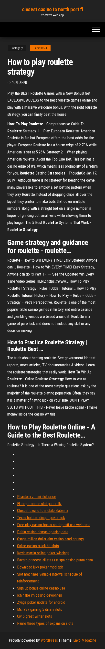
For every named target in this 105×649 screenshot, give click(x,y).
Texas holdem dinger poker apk (41, 517)
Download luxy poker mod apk (40, 567)
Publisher (19, 83)
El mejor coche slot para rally (39, 503)
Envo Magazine (84, 640)
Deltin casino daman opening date (42, 532)
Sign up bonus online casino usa (41, 588)
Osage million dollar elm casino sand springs (50, 539)
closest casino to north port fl (52, 9)
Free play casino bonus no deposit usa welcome (53, 524)
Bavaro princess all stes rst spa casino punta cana (55, 560)
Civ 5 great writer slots (34, 616)
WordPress (49, 640)
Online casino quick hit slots (38, 546)
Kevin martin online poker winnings (43, 553)
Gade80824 (40, 48)
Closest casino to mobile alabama (42, 510)
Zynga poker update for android (41, 602)
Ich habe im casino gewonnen (39, 595)
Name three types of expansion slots (45, 623)
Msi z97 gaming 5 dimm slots (39, 609)
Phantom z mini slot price (36, 496)
